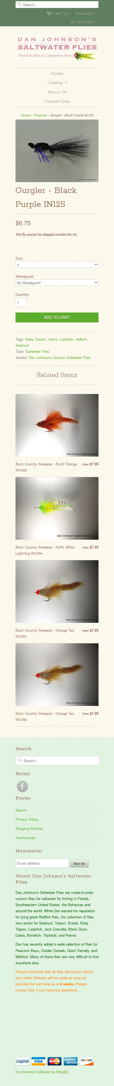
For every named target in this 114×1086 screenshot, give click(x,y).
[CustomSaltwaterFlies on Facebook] (22, 792)
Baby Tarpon (35, 339)
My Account (83, 22)
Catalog (57, 82)
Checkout (85, 13)
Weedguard (24, 276)
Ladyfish (66, 339)
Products (40, 115)
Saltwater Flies (37, 351)
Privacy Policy (27, 819)
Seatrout (22, 345)
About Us (57, 92)
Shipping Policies (29, 828)
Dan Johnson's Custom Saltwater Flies (60, 357)
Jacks (53, 339)
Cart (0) (61, 13)
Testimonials (25, 837)
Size (19, 258)
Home (57, 73)
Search (21, 810)
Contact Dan (57, 101)
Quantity (22, 294)
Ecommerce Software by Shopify (41, 1071)
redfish (81, 339)
